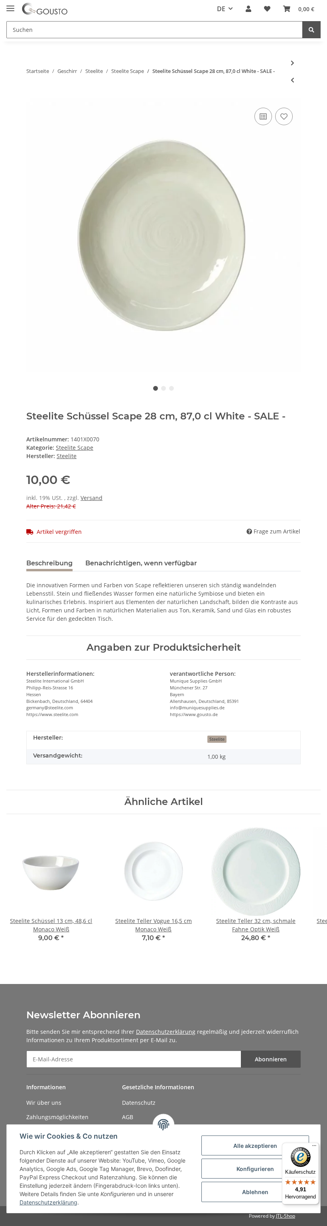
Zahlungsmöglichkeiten (57, 1117)
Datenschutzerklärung (165, 1031)
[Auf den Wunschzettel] (284, 116)
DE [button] (221, 8)
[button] (248, 9)
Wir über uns (43, 1102)
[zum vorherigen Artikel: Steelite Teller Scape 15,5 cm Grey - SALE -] (292, 80)
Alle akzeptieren (255, 1145)
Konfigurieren (255, 1168)
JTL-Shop (285, 1215)
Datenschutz (139, 1102)
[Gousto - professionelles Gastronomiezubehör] (45, 9)
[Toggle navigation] (10, 5)
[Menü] (314, 1147)
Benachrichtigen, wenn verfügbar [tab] (141, 563)
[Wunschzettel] (267, 9)
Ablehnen (255, 1192)
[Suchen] (311, 29)
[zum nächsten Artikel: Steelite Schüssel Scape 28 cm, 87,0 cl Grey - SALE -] (292, 62)
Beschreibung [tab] (49, 563)
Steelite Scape (74, 447)
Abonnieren (271, 1059)
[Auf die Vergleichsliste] (263, 116)
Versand (91, 498)
